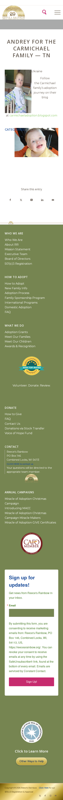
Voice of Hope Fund (18, 433)
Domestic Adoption (18, 307)
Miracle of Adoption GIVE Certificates (30, 522)
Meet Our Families (17, 336)
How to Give (13, 414)
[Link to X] (40, 795)
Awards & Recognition (20, 346)
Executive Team (16, 254)
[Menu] (56, 12)
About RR (12, 244)
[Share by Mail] (53, 200)
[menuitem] (57, 12)
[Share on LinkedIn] (42, 200)
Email (12, 605)
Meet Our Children (18, 341)
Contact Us (12, 423)
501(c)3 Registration (18, 263)
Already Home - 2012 (41, 129)
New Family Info (16, 288)
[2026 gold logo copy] (16, 12)
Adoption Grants (16, 332)
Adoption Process (17, 293)
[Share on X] (21, 200)
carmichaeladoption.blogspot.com (33, 115)
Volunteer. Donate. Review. (31, 385)
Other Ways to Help (31, 761)
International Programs (21, 302)
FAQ (8, 312)
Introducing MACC (18, 508)
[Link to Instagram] (50, 795)
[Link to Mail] (55, 795)
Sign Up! (31, 681)
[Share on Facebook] (10, 200)
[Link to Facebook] (45, 795)
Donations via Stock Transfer (24, 428)
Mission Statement (17, 249)
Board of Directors (17, 258)
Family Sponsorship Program (25, 298)
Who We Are (14, 240)
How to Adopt (14, 283)
